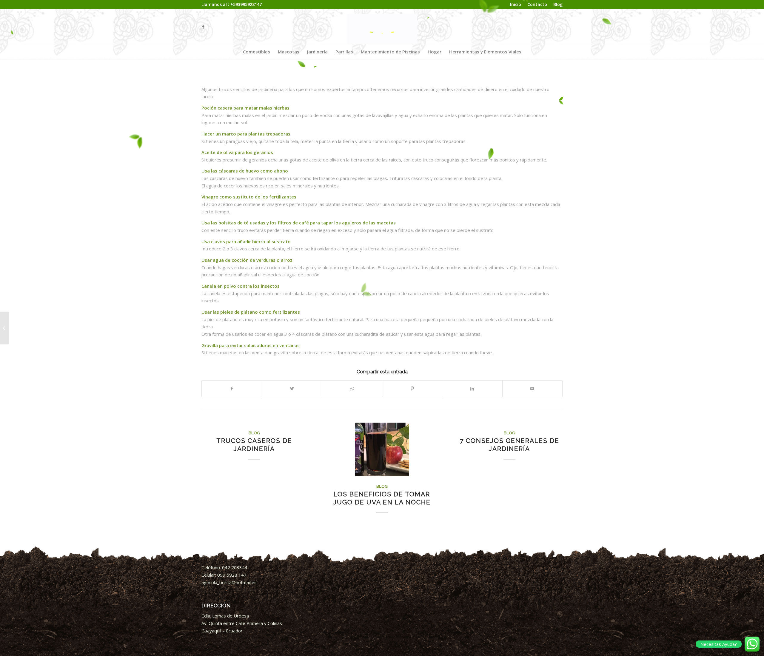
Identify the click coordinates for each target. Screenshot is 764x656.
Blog (254, 432)
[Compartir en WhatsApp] (352, 389)
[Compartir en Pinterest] (412, 389)
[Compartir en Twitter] (292, 389)
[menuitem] (515, 4)
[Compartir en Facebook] (232, 389)
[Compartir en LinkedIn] (472, 389)
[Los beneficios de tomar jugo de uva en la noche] (382, 449)
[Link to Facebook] (203, 26)
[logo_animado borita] (382, 26)
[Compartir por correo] (532, 389)
